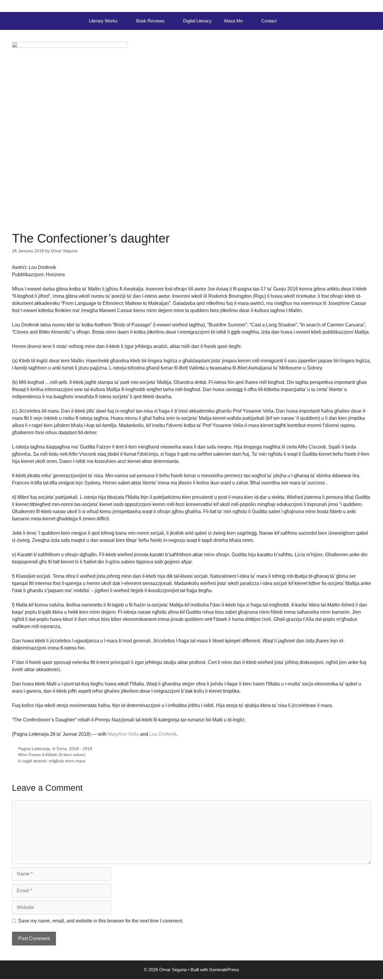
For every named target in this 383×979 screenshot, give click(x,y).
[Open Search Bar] (291, 21)
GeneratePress (224, 969)
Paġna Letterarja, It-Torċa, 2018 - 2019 (55, 749)
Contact (268, 20)
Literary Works (103, 20)
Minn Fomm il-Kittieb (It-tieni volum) (52, 755)
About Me (233, 20)
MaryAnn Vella (123, 734)
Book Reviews (150, 20)
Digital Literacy (197, 20)
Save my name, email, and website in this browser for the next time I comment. (100, 920)
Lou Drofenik (163, 734)
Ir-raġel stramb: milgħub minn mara (51, 761)
